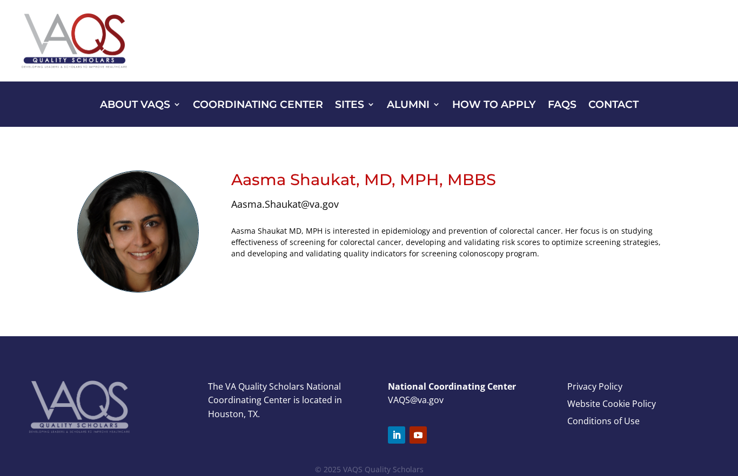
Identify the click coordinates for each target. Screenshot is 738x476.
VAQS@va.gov (416, 400)
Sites (349, 105)
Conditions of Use (603, 421)
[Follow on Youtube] (418, 435)
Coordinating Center (258, 105)
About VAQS (135, 105)
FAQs (562, 105)
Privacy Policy (594, 386)
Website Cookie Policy (611, 404)
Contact (613, 105)
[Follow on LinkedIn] (396, 435)
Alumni (408, 105)
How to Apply (494, 105)
